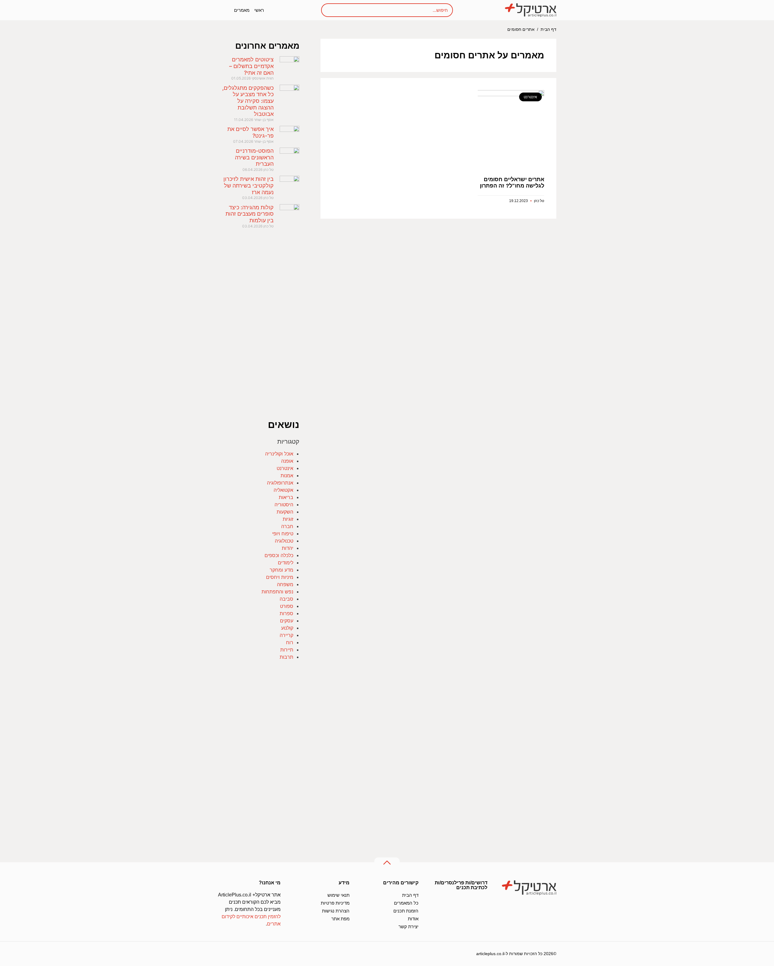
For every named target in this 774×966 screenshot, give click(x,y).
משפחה (285, 584)
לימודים (285, 563)
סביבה (286, 599)
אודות (413, 918)
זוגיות (288, 519)
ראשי (259, 10)
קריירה (286, 635)
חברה (287, 526)
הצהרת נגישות (336, 910)
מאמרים (241, 10)
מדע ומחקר (281, 570)
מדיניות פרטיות (335, 903)
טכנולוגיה (284, 541)
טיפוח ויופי (282, 533)
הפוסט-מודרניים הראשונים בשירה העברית (254, 157)
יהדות (287, 548)
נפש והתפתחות (277, 592)
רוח (289, 642)
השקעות (285, 512)
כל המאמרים (406, 903)
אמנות (287, 475)
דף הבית (548, 29)
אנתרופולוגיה (280, 483)
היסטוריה (284, 504)
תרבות (286, 657)
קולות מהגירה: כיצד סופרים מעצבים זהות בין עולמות (250, 214)
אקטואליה (283, 490)
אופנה (287, 461)
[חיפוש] (332, 10)
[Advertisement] (438, 296)
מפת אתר (340, 918)
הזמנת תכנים (405, 910)
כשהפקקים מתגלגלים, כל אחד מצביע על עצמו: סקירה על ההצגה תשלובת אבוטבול (248, 101)
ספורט (286, 606)
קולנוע (287, 628)
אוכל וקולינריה (279, 454)
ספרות (286, 613)
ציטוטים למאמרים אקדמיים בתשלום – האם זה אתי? (251, 66)
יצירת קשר (408, 926)
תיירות (286, 650)
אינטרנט (285, 468)
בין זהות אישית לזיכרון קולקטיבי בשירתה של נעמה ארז (248, 185)
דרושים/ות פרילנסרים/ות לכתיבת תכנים (461, 885)
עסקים (286, 621)
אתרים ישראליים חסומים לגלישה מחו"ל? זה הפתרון (512, 182)
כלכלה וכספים (279, 555)
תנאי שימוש (338, 895)
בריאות (286, 497)
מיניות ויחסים (279, 577)
